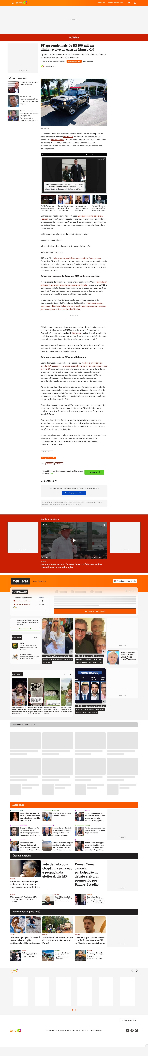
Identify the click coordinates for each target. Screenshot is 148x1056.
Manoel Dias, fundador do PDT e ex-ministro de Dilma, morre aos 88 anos (63, 900)
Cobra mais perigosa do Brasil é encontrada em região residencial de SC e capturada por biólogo (25, 940)
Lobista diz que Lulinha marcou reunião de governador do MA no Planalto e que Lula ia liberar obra (90, 940)
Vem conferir (24, 629)
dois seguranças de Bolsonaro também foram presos (77, 258)
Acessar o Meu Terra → (39, 581)
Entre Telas (23, 825)
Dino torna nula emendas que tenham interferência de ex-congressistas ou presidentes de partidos (24, 884)
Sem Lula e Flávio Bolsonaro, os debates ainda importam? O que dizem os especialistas (95, 900)
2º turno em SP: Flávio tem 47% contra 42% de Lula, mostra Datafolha (23, 899)
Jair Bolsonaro (57, 139)
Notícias (58, 464)
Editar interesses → (130, 591)
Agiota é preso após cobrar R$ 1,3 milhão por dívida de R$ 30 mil (31, 955)
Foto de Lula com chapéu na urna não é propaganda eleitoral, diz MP (57, 870)
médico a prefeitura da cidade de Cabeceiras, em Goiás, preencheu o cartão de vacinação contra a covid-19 (74, 366)
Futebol (87, 825)
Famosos (87, 810)
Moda (21, 810)
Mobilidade (55, 840)
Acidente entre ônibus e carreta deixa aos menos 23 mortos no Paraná (57, 940)
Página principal (21, 2)
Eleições (89, 895)
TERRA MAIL (101, 3)
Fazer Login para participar (74, 493)
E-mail (129, 3)
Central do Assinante (115, 3)
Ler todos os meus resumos (95, 611)
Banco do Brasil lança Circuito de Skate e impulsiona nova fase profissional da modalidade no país (62, 956)
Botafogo (55, 810)
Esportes (57, 951)
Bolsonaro (76, 333)
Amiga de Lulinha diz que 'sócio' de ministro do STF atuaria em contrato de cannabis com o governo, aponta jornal (95, 956)
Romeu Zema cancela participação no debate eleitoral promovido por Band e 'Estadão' (87, 874)
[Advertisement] (122, 899)
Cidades (12, 934)
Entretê (22, 840)
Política (49, 464)
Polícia (24, 951)
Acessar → (36, 638)
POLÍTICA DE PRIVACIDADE (92, 1031)
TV (53, 825)
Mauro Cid (68, 136)
